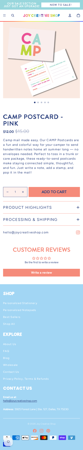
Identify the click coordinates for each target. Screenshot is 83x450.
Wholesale (10, 365)
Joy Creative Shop (46, 423)
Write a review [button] (41, 272)
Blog (6, 358)
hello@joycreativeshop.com (26, 232)
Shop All (9, 324)
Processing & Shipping (30, 219)
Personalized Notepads (19, 310)
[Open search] (12, 15)
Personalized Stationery (20, 303)
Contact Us (11, 372)
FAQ (6, 351)
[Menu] (4, 15)
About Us (9, 344)
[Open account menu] (70, 15)
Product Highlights (27, 207)
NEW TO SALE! (61, 5)
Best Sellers (11, 317)
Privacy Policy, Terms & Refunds (26, 378)
